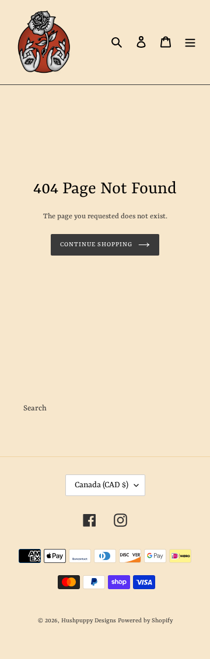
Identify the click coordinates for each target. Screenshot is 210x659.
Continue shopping (96, 244)
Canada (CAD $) (101, 485)
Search (35, 408)
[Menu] (190, 42)
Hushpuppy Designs (88, 620)
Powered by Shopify (145, 620)
